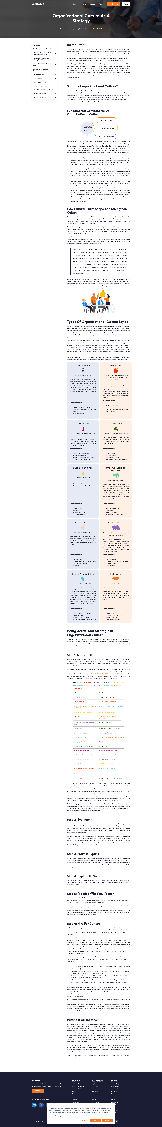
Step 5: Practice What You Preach (43, 90)
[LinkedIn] (116, 1121)
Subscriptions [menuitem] (96, 1102)
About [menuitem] (101, 4)
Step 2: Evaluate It (39, 78)
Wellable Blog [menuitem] (76, 1102)
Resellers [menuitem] (94, 1089)
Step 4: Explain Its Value (40, 86)
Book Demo (113, 4)
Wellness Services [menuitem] (77, 1089)
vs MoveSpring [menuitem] (115, 1086)
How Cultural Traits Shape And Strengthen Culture (42, 59)
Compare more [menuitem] (115, 1094)
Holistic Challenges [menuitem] (78, 1086)
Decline (107, 1120)
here (101, 676)
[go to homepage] (39, 4)
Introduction (36, 45)
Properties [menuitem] (95, 1091)
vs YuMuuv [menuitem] (114, 1091)
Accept (95, 1120)
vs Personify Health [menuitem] (117, 1089)
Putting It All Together (40, 97)
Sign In (126, 4)
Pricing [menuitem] (84, 4)
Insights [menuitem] (92, 4)
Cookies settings (84, 1120)
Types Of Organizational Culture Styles (42, 64)
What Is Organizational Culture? (42, 49)
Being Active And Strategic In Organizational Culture (41, 70)
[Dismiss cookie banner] (112, 1106)
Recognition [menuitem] (76, 1094)
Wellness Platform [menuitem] (77, 1084)
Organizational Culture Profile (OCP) (97, 674)
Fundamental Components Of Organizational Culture (42, 53)
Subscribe (38, 1091)
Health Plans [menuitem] (95, 1086)
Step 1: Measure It (39, 74)
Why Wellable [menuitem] (115, 1102)
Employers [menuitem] (95, 1084)
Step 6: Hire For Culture (40, 93)
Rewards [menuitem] (74, 1091)
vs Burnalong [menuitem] (115, 1084)
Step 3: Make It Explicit (40, 82)
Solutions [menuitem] (75, 4)
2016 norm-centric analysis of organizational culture (87, 237)
